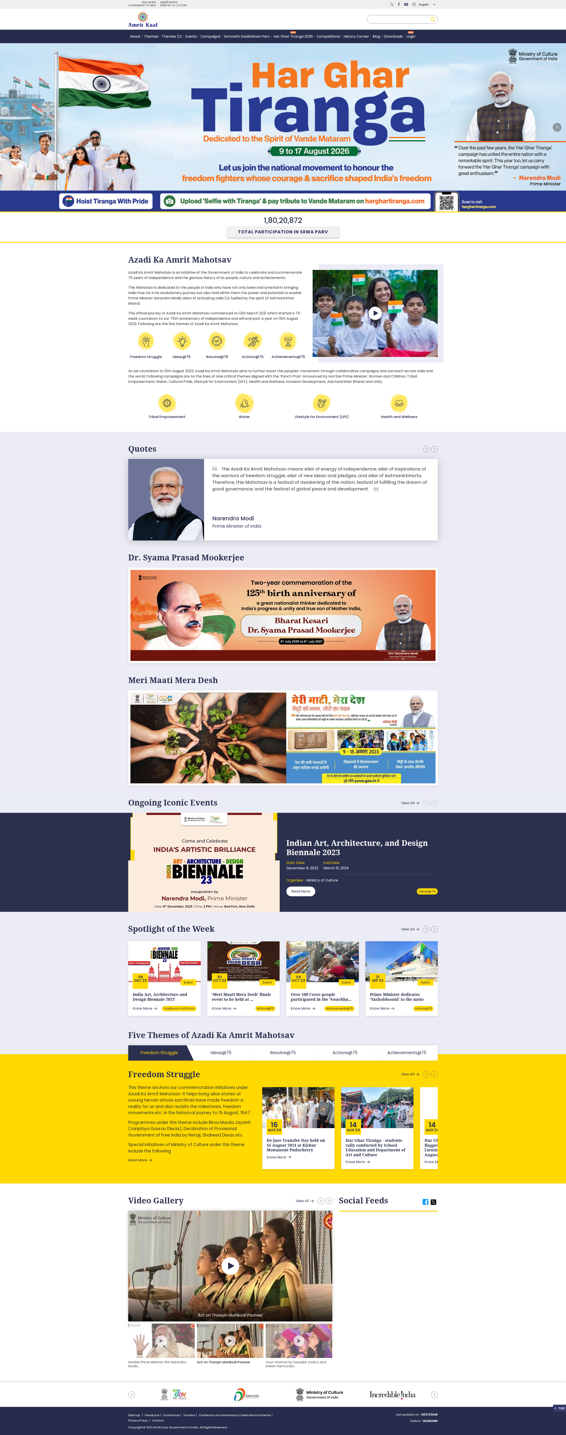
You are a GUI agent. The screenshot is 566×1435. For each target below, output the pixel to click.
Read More (300, 891)
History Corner (356, 36)
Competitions (328, 36)
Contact (158, 1420)
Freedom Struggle (164, 1074)
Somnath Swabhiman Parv (247, 36)
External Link (283, 127)
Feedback (152, 1415)
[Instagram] (414, 4)
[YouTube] (406, 4)
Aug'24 (274, 1130)
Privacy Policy (138, 1420)
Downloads (393, 36)
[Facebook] (399, 4)
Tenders (189, 1415)
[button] (557, 127)
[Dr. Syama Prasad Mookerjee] (283, 615)
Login (410, 36)
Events (191, 36)
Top (561, 1408)
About (135, 36)
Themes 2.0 (172, 36)
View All (407, 803)
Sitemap (134, 1415)
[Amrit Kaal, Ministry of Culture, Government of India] (142, 19)
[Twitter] (392, 4)
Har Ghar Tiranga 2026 (293, 36)
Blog (376, 36)
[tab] (425, 1202)
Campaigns (210, 36)
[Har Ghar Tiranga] (283, 737)
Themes (151, 36)
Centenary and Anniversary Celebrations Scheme (235, 1415)
